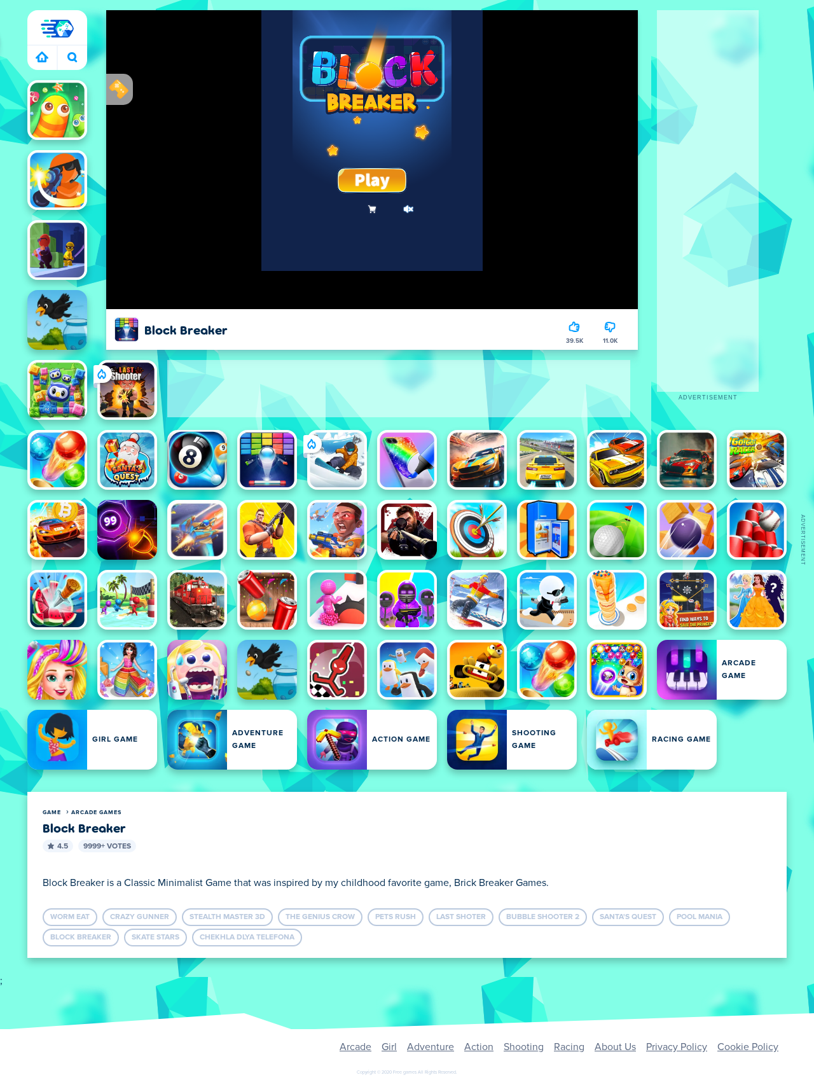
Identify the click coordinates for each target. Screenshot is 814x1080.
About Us (615, 1047)
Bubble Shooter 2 (542, 917)
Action (478, 1047)
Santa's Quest (628, 917)
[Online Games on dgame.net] (42, 58)
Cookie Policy (747, 1047)
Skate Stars (155, 937)
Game (52, 812)
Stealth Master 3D (227, 917)
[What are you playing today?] (72, 58)
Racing (569, 1047)
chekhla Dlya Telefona (247, 937)
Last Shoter (461, 917)
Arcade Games (96, 812)
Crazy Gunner (139, 917)
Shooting (524, 1047)
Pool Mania (699, 917)
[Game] (57, 29)
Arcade (355, 1047)
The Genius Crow (320, 917)
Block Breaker (80, 937)
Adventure (430, 1047)
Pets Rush (395, 917)
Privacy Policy (676, 1047)
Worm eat (70, 917)
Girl (389, 1047)
